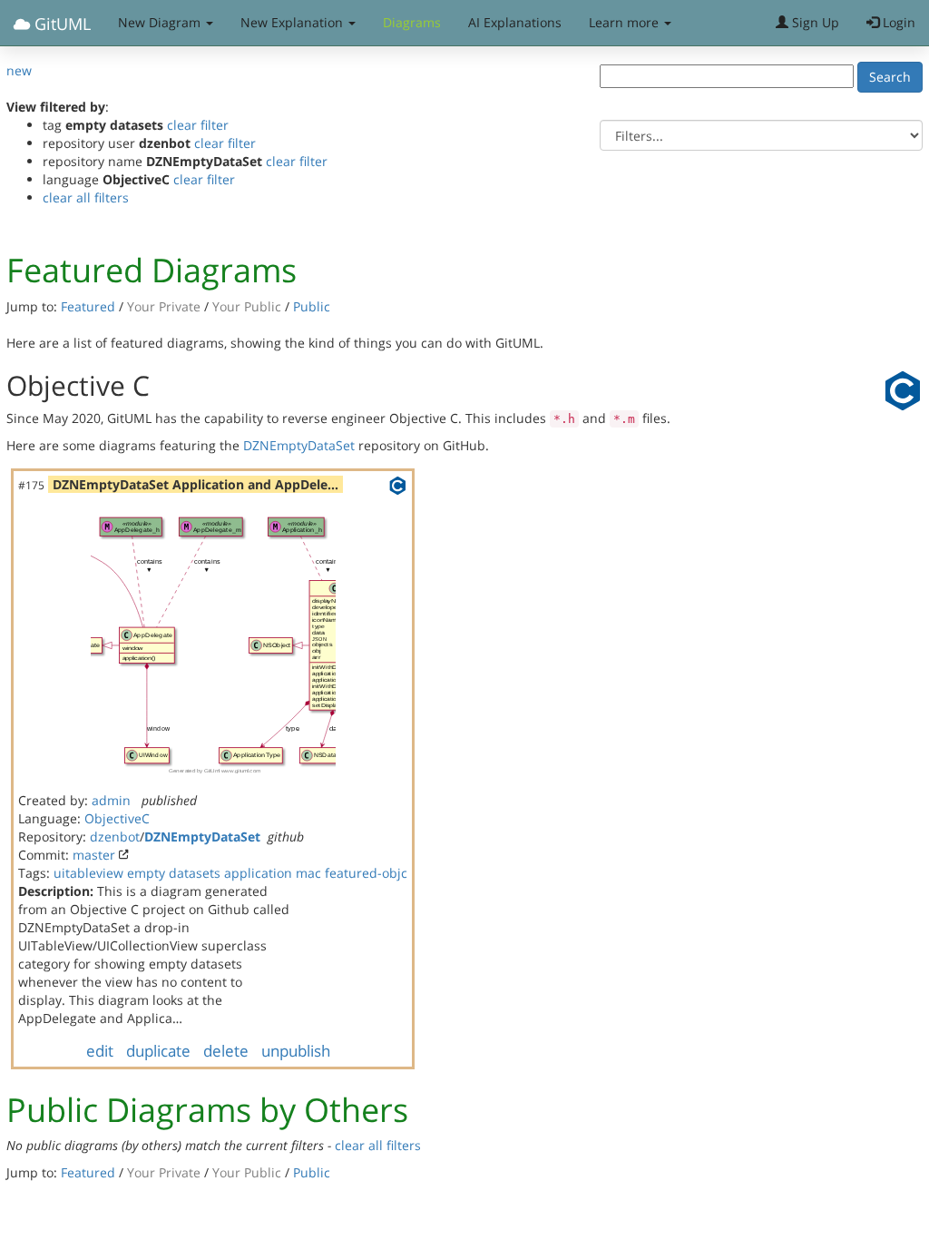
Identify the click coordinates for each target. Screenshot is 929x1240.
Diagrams (412, 22)
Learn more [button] (625, 22)
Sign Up (813, 22)
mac (308, 872)
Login (897, 22)
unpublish (295, 1050)
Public (311, 306)
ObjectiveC (117, 818)
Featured (88, 306)
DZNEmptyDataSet (299, 445)
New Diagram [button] (161, 22)
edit (99, 1050)
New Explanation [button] (293, 22)
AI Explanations (515, 22)
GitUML (60, 23)
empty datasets (173, 872)
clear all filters (86, 197)
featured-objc (366, 872)
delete (226, 1050)
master (94, 854)
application (258, 872)
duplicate (158, 1050)
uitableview (88, 872)
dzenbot (115, 836)
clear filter (198, 124)
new (19, 70)
